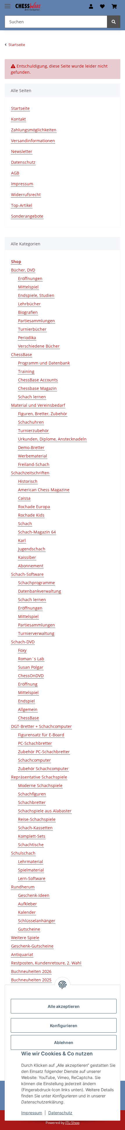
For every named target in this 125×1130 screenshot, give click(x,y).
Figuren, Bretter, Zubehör (42, 413)
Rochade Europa (34, 506)
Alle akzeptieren (64, 1006)
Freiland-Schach (33, 464)
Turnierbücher (32, 329)
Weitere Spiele (25, 937)
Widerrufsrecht (26, 194)
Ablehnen (63, 1042)
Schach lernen (32, 396)
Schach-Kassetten (35, 827)
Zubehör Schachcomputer (43, 768)
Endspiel (26, 701)
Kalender (27, 912)
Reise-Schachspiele (37, 819)
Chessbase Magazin (37, 388)
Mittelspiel (28, 287)
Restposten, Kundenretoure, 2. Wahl (46, 963)
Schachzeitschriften (30, 473)
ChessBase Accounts (38, 380)
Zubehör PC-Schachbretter (44, 751)
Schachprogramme (36, 582)
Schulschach (23, 853)
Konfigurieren (63, 1025)
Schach (25, 523)
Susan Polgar (30, 667)
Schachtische (31, 844)
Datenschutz (60, 1112)
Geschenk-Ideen (33, 895)
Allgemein (28, 709)
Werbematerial (32, 456)
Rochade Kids (31, 515)
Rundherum (23, 887)
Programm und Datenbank (44, 363)
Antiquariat (22, 954)
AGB (15, 173)
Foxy (22, 650)
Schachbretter (32, 802)
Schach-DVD (23, 642)
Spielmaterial (31, 870)
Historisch (28, 481)
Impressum (31, 1112)
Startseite (20, 108)
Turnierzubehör (33, 430)
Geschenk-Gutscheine (32, 946)
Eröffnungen (30, 278)
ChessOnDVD (31, 675)
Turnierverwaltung (36, 633)
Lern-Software (31, 878)
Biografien (28, 312)
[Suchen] (113, 21)
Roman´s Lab (31, 658)
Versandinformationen (33, 140)
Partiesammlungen (36, 320)
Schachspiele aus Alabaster (45, 811)
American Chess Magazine (43, 489)
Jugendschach (31, 549)
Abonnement (30, 565)
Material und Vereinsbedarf (38, 405)
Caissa (24, 498)
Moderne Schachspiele (40, 785)
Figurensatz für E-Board (41, 735)
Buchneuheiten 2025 (31, 980)
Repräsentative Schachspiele (39, 777)
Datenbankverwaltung (39, 591)
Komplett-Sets (31, 836)
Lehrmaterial (30, 861)
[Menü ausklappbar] (7, 3)
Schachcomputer (34, 760)
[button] (91, 6)
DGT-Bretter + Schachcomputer (41, 726)
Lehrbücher (29, 304)
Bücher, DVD (23, 270)
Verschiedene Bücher (39, 346)
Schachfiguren (32, 794)
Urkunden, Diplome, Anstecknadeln (52, 439)
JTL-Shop (72, 1122)
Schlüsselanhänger (36, 920)
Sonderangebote (27, 216)
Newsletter (21, 151)
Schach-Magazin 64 (37, 532)
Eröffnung (28, 684)
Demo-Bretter (31, 447)
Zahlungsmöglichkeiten (33, 130)
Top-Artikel (21, 205)
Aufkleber (27, 904)
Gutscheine (29, 929)
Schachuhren (31, 422)
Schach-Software (27, 574)
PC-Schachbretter (35, 743)
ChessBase (21, 354)
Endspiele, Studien (36, 295)
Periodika (27, 337)
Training (26, 371)
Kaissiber (27, 557)
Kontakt (18, 119)
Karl (22, 540)
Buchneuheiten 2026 (31, 971)
